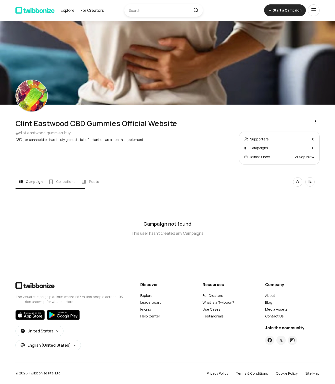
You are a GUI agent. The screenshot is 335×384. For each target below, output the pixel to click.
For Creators (92, 10)
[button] (195, 10)
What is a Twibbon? (218, 302)
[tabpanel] (167, 225)
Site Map (312, 373)
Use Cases (211, 309)
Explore (68, 10)
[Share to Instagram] (292, 340)
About (270, 295)
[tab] (30, 181)
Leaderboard (151, 302)
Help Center (150, 316)
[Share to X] (281, 340)
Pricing (145, 309)
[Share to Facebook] (269, 340)
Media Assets (276, 309)
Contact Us (274, 316)
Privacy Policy (217, 373)
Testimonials (213, 316)
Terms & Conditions (252, 373)
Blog (268, 302)
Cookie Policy (286, 373)
